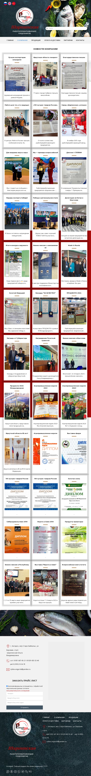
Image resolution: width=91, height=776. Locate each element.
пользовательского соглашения (17, 691)
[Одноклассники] (11, 771)
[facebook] (7, 771)
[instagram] (15, 771)
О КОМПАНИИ (22, 40)
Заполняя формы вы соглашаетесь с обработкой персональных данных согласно (24, 688)
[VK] (30, 771)
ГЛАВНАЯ (10, 40)
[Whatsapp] (19, 771)
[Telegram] (22, 771)
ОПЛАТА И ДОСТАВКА (52, 40)
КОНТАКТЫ (80, 40)
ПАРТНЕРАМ (68, 40)
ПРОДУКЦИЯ (35, 40)
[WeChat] (26, 771)
